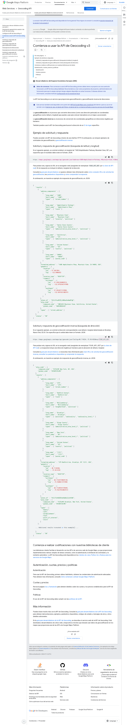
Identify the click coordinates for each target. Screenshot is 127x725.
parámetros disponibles (55, 174)
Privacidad (42, 721)
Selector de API (34, 693)
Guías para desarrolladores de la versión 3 (48, 13)
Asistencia (94, 697)
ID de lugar (87, 125)
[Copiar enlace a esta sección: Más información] (53, 607)
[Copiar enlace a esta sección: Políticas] (43, 595)
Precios (48, 2)
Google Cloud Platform (86, 709)
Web (61, 697)
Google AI (100, 709)
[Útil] (109, 38)
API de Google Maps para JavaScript (82, 105)
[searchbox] (13, 19)
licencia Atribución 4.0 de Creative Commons (86, 646)
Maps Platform (21, 2)
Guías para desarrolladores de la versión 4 (16, 13)
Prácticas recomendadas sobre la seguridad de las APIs (43, 697)
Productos (38, 2)
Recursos (81, 13)
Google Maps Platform (59, 38)
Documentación (59, 2)
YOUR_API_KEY (104, 339)
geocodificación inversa (64, 140)
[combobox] (91, 2)
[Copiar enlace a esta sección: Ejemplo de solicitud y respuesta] (70, 133)
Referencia (70, 13)
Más (72, 2)
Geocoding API (25, 8)
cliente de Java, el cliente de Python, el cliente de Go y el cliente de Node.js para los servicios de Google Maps (79, 107)
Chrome (62, 709)
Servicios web (64, 700)
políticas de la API (75, 599)
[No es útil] (112, 38)
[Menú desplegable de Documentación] (67, 2)
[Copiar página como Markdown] (41, 50)
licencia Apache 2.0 (45, 648)
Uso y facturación (51, 587)
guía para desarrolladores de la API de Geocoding (94, 612)
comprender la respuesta (75, 354)
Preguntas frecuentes (36, 690)
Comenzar (90, 9)
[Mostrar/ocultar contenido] (45, 55)
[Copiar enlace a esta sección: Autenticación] (48, 570)
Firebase (72, 709)
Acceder (122, 2)
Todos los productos (57, 713)
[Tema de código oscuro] (109, 157)
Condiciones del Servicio (98, 700)
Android (62, 690)
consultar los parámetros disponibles (52, 354)
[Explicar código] (105, 157)
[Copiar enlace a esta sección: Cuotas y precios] (50, 583)
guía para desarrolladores (50, 172)
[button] (55, 81)
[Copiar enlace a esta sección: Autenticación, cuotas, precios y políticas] (79, 565)
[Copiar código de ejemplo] (112, 157)
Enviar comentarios (104, 46)
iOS (61, 693)
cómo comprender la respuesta (76, 174)
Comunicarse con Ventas (108, 9)
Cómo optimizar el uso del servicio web (41, 701)
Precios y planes (96, 690)
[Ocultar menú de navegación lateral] (24, 721)
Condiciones (33, 721)
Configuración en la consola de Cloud (68, 93)
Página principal (37, 38)
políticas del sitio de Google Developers (87, 648)
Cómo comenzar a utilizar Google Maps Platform (78, 577)
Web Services (8, 8)
